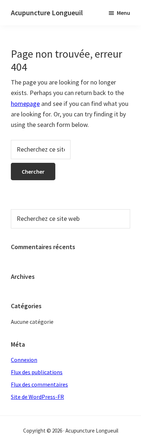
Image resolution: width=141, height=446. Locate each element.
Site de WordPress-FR (37, 396)
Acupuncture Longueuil (47, 12)
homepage (25, 103)
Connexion (24, 359)
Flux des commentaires (39, 384)
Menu (123, 12)
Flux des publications (37, 372)
